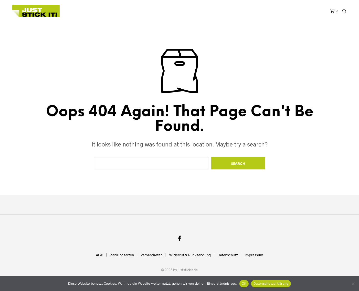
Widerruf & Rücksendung (190, 255)
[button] (334, 11)
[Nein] (352, 283)
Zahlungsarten (122, 255)
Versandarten (151, 255)
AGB (99, 255)
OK (244, 283)
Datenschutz (228, 255)
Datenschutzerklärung (270, 283)
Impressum (254, 255)
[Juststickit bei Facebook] (179, 238)
